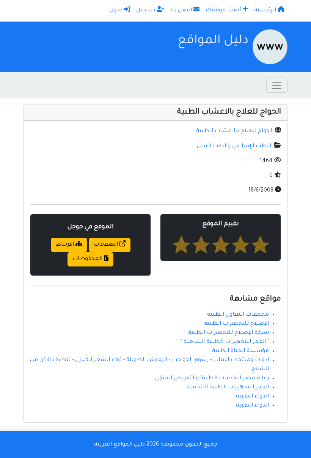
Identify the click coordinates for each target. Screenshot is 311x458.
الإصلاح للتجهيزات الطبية (236, 324)
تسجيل (146, 11)
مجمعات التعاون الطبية (238, 315)
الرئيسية (266, 11)
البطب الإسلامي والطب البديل (235, 146)
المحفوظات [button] (88, 259)
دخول (117, 11)
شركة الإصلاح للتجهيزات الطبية (228, 333)
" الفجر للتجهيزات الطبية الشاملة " (225, 342)
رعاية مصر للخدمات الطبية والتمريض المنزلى (212, 378)
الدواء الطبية (252, 397)
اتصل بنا (181, 11)
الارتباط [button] (65, 245)
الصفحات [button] (106, 245)
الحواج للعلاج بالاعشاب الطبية (234, 131)
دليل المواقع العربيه (119, 445)
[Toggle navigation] (276, 85)
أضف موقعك (224, 11)
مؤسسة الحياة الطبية (240, 351)
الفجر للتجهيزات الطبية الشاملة (228, 388)
